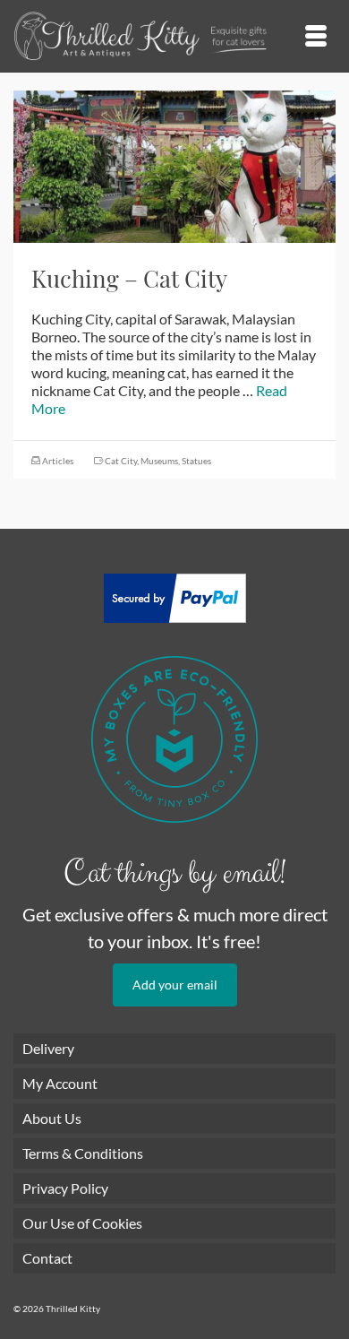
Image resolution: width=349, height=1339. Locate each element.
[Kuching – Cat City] (174, 164)
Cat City (121, 460)
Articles (57, 460)
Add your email (174, 984)
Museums (159, 460)
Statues (196, 460)
